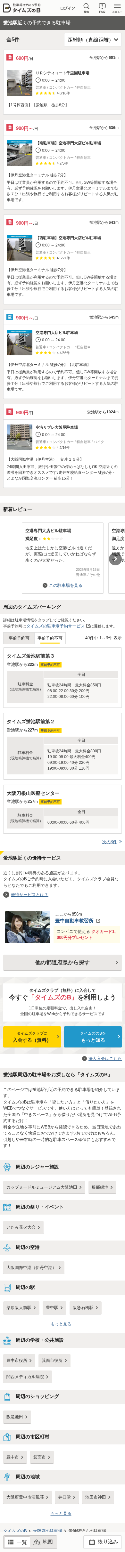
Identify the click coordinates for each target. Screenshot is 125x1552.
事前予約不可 (50, 638)
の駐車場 (47, 1531)
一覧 (22, 1542)
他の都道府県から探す (62, 962)
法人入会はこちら (105, 1058)
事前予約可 (19, 638)
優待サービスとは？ (29, 894)
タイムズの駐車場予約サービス (55, 626)
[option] (62, 555)
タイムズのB (15, 1531)
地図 (48, 1542)
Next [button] (115, 559)
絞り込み (107, 1541)
